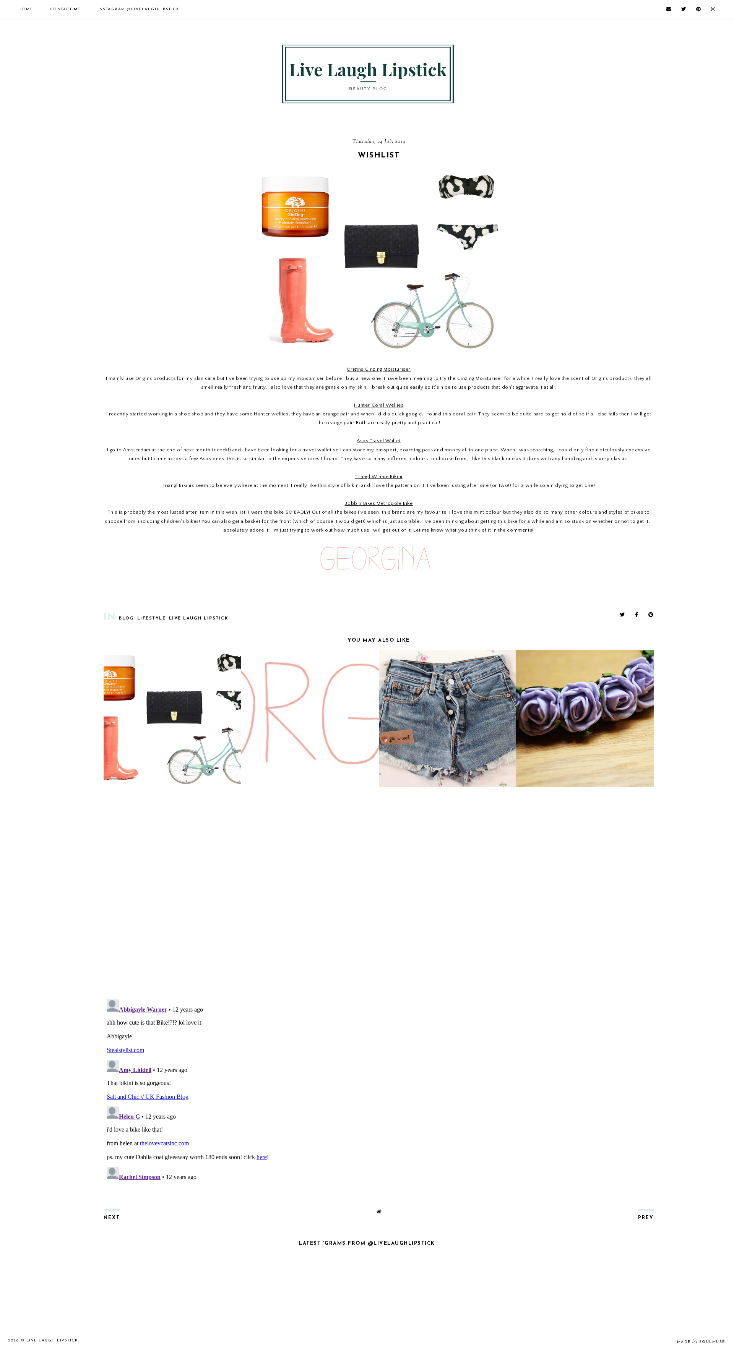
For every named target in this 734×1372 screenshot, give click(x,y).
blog (126, 618)
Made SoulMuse (701, 1342)
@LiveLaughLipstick (138, 9)
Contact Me (65, 9)
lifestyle (151, 618)
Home (25, 9)
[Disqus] (379, 894)
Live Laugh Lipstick (199, 618)
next (112, 1218)
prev (646, 1218)
